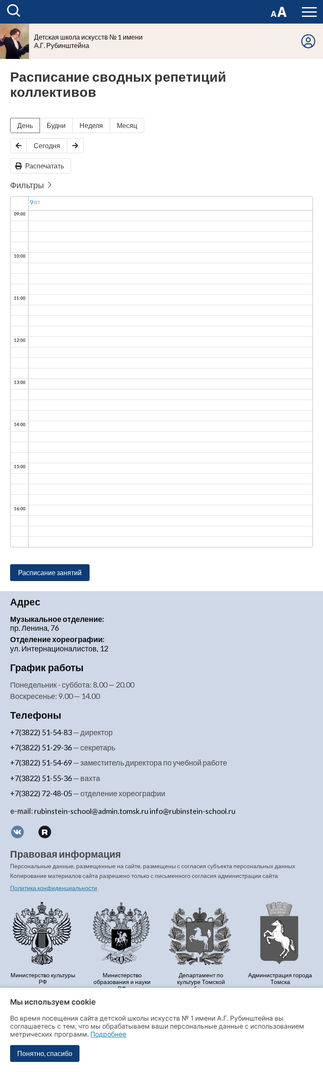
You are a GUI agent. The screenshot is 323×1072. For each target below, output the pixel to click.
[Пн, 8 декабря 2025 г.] (18, 145)
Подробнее (108, 1034)
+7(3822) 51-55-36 (41, 778)
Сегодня (47, 145)
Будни (56, 125)
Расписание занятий (50, 572)
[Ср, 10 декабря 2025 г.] (75, 145)
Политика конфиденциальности (53, 888)
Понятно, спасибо (44, 1053)
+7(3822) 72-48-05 (41, 793)
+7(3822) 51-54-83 (41, 732)
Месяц (127, 125)
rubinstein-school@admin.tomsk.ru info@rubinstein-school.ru (135, 811)
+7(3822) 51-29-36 (41, 747)
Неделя (91, 125)
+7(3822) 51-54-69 (41, 762)
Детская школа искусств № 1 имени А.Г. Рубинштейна (88, 41)
